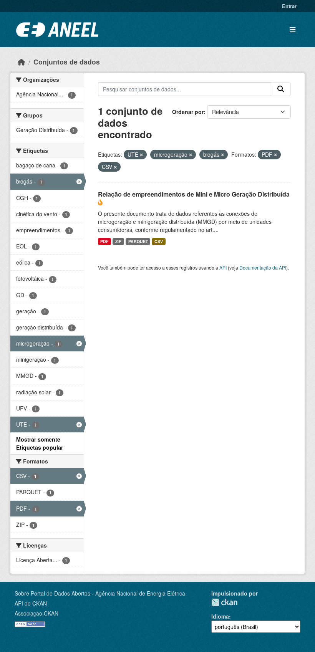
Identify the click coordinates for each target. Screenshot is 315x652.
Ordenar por (188, 112)
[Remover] (141, 155)
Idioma (220, 616)
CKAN (224, 602)
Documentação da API (262, 267)
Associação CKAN (36, 613)
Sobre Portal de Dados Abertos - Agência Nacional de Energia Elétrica (100, 593)
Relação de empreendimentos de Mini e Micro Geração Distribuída (194, 194)
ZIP (118, 241)
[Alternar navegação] (292, 29)
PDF (104, 241)
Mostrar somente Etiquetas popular (39, 443)
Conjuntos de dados (66, 61)
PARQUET (138, 241)
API (223, 267)
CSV (158, 241)
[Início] (21, 61)
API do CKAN (31, 603)
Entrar (289, 6)
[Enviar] (281, 89)
